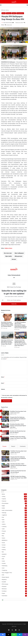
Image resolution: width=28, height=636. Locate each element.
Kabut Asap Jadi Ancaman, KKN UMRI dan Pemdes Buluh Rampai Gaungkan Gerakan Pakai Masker (7, 342)
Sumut (3, 556)
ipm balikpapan (19, 253)
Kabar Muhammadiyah (7, 22)
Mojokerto (4, 579)
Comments (22, 446)
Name (3, 377)
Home (3, 10)
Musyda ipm (18, 256)
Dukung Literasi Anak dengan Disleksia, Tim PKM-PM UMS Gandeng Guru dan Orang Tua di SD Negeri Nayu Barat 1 (20, 342)
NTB (3, 574)
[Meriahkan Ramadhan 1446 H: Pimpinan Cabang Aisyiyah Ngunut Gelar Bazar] (5, 425)
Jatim (3, 521)
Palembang (4, 565)
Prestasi (4, 531)
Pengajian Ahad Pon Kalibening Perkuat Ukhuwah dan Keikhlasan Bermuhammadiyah (17, 419)
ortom (14, 259)
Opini (3, 519)
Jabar (3, 528)
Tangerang (4, 570)
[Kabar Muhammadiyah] (14, 2)
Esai (3, 517)
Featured (9, 13)
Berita (7, 10)
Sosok (3, 542)
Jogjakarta (4, 515)
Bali (3, 551)
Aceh (3, 568)
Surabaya (4, 591)
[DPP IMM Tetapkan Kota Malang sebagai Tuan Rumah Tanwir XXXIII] (5, 438)
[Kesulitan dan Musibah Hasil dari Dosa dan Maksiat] (5, 432)
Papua (3, 593)
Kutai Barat (4, 595)
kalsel (3, 533)
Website (3, 389)
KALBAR (4, 581)
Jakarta (3, 524)
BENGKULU (4, 540)
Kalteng (4, 549)
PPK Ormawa (5, 584)
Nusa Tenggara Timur (7, 572)
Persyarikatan (20, 13)
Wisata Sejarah (5, 577)
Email (2, 383)
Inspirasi (4, 498)
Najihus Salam (8, 248)
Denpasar (4, 586)
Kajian (3, 505)
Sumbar (4, 563)
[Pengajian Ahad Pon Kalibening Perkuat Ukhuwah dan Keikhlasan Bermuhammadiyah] (5, 419)
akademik (4, 554)
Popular (4, 446)
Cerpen (3, 547)
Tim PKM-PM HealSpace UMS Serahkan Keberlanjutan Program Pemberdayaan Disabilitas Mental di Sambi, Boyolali (21, 325)
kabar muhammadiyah (7, 510)
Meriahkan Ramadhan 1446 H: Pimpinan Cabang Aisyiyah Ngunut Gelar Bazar (18, 425)
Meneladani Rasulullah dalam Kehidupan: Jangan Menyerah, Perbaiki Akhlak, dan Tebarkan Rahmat (7, 324)
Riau (3, 535)
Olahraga (4, 512)
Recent (13, 446)
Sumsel (3, 545)
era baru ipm (8, 253)
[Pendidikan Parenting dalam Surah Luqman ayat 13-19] (5, 413)
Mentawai (4, 588)
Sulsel (3, 561)
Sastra (3, 538)
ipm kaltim (9, 256)
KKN (3, 558)
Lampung (4, 526)
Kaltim (14, 13)
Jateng (3, 496)
